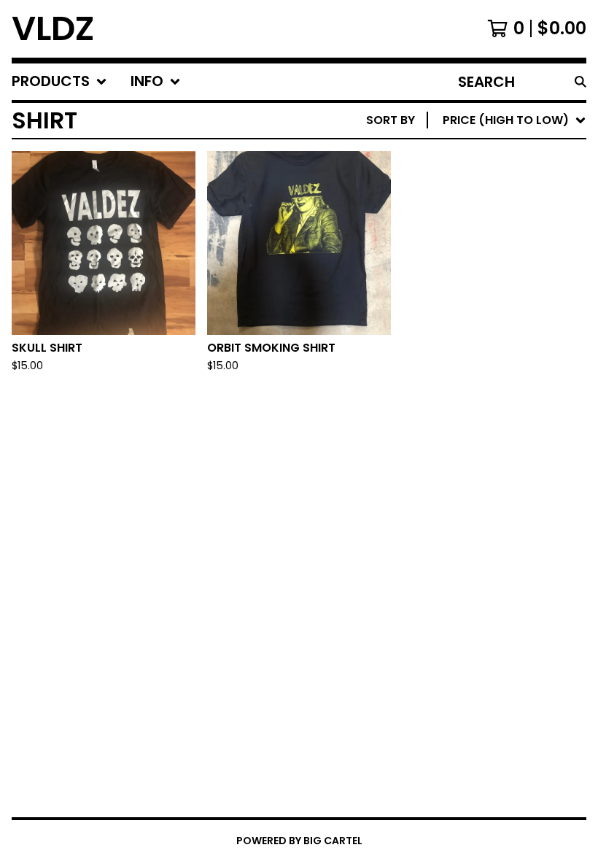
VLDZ (53, 29)
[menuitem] (59, 81)
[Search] (580, 81)
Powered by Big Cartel (299, 840)
